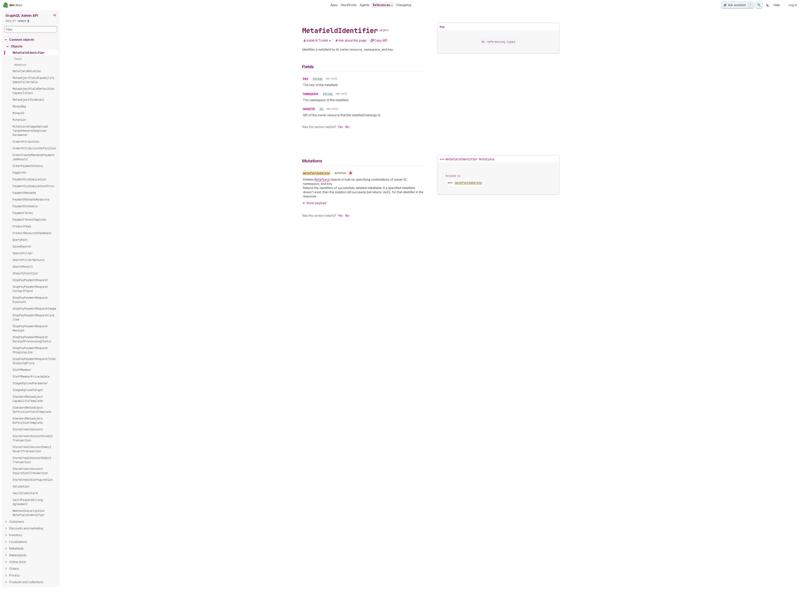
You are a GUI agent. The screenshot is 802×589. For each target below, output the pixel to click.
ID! (322, 109)
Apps (334, 5)
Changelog (403, 5)
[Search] (759, 5)
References (381, 5)
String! (318, 78)
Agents (364, 5)
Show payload (316, 203)
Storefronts (348, 5)
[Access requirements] (350, 173)
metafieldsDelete (468, 183)
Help (776, 5)
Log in (793, 5)
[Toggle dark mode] (768, 5)
